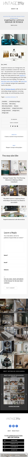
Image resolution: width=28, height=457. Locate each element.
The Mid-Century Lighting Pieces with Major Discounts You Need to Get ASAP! (14, 200)
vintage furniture (6, 108)
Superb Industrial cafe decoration (14, 219)
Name (6, 255)
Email (5, 263)
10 (14, 97)
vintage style (5, 113)
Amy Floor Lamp (5, 81)
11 (15, 97)
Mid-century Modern (7, 106)
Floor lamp (4, 104)
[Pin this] (17, 126)
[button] (26, 394)
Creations (13, 16)
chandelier (4, 102)
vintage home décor (17, 108)
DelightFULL (22, 76)
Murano (16, 106)
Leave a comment (14, 122)
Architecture (6, 16)
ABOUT (9, 431)
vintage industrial (6, 111)
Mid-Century (12, 104)
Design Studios (20, 16)
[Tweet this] (13, 126)
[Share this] (10, 126)
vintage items (15, 111)
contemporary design (14, 102)
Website (6, 270)
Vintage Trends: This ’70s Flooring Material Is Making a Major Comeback (14, 180)
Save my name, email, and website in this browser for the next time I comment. (13, 281)
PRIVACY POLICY (15, 431)
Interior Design (14, 18)
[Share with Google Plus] (15, 126)
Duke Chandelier (14, 81)
